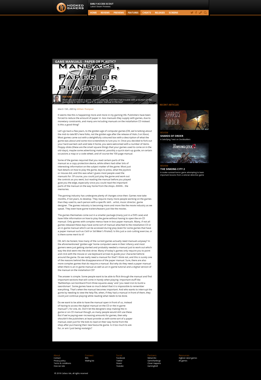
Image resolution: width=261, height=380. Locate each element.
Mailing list (89, 360)
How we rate (59, 366)
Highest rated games (188, 358)
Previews (119, 12)
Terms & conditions (62, 363)
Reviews (105, 12)
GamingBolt (152, 366)
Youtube (120, 366)
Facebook (120, 358)
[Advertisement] (130, 37)
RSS (86, 358)
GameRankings (154, 360)
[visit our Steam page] (200, 12)
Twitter (119, 360)
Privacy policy (60, 360)
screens (173, 12)
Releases (160, 12)
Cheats (146, 12)
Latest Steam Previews (102, 5)
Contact (57, 358)
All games (183, 360)
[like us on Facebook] (196, 12)
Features (133, 12)
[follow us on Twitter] (191, 12)
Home (93, 12)
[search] (206, 12)
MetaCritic (151, 358)
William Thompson (85, 109)
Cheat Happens (154, 363)
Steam (119, 363)
